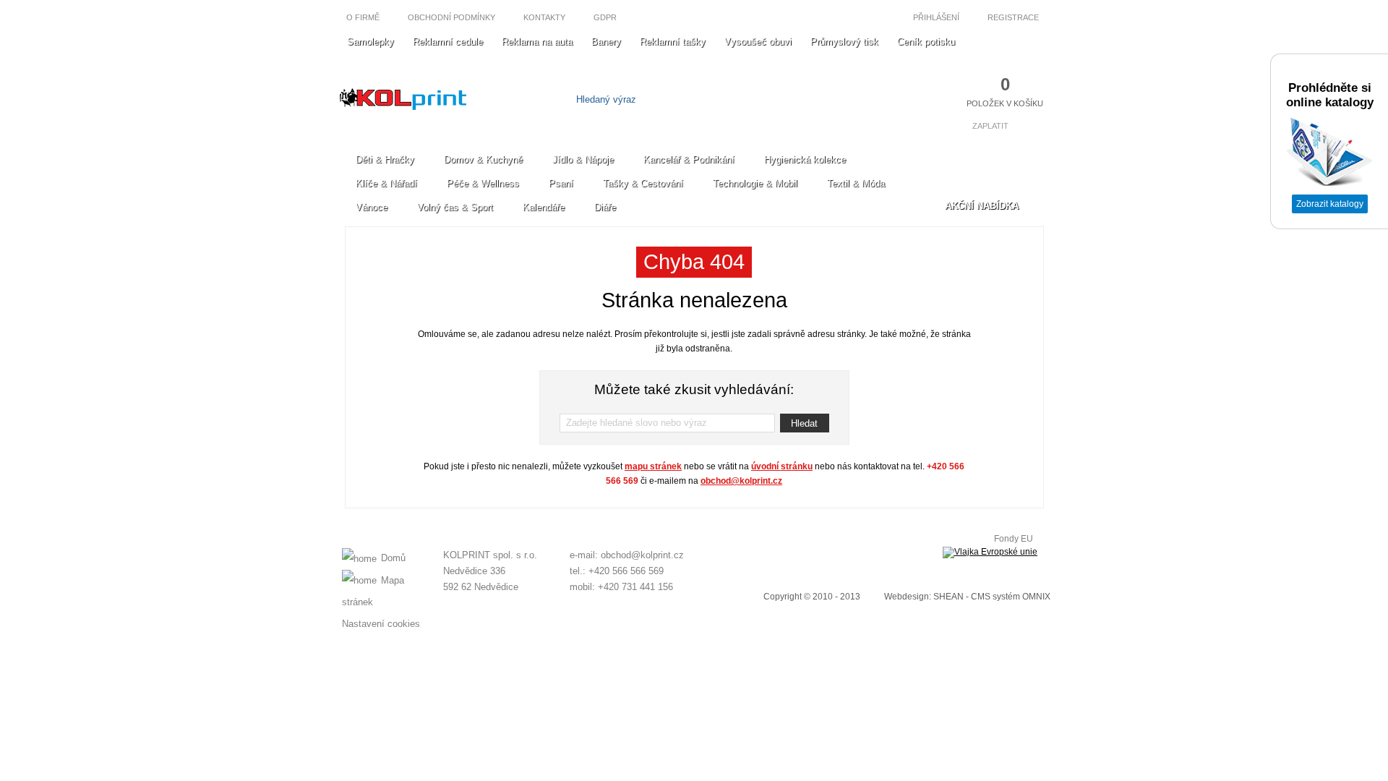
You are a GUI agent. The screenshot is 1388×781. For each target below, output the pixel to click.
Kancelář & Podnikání (688, 159)
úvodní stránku (782, 466)
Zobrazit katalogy (1329, 204)
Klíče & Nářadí (386, 183)
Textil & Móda (856, 183)
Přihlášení (935, 17)
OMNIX (1036, 597)
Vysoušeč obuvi (758, 41)
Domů (393, 557)
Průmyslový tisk (844, 41)
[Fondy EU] (990, 552)
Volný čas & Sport (455, 207)
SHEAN (948, 597)
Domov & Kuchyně (483, 159)
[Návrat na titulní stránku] (403, 106)
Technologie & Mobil (755, 183)
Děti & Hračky (385, 159)
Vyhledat (779, 99)
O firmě (363, 17)
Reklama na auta (537, 41)
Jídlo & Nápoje (583, 159)
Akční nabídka (982, 205)
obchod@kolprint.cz (741, 481)
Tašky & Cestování (643, 183)
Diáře (605, 207)
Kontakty (544, 17)
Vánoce (371, 207)
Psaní (561, 183)
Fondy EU (1013, 539)
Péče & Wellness (483, 183)
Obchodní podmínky (451, 17)
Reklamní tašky (673, 41)
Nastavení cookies (381, 623)
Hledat (804, 423)
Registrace (1014, 17)
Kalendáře (544, 207)
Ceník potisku (926, 41)
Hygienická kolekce (805, 159)
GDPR (605, 17)
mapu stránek (653, 466)
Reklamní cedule (448, 41)
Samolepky (370, 41)
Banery (606, 41)
